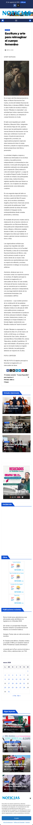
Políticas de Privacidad (19, 822)
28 (24, 687)
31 (9, 691)
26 (16, 687)
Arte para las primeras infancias (15, 445)
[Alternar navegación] (16, 20)
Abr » (19, 695)
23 (5, 687)
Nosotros (27, 822)
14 (24, 679)
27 (20, 687)
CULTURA (7, 29)
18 (12, 683)
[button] (30, 798)
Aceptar (16, 818)
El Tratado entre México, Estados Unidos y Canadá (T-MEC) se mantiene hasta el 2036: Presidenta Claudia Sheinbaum (16, 642)
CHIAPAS (7, 741)
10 (9, 679)
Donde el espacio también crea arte (13, 426)
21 (24, 683)
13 (20, 679)
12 (16, 679)
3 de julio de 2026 (12, 729)
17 (9, 683)
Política (18, 741)
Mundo (6, 761)
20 (20, 683)
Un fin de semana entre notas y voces (16, 407)
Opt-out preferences (8, 822)
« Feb (14, 695)
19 (16, 683)
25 (12, 687)
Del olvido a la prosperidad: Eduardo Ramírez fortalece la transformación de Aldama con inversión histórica (15, 627)
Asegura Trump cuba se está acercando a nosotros (15, 766)
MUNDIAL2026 (8, 722)
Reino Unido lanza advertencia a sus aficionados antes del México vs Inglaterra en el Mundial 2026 (15, 619)
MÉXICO (12, 741)
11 (12, 679)
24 (9, 687)
